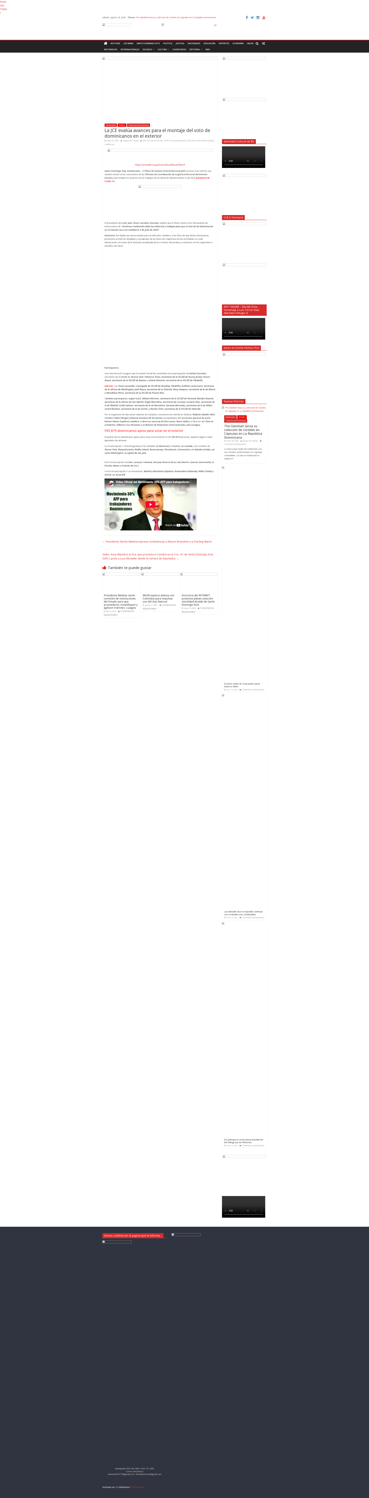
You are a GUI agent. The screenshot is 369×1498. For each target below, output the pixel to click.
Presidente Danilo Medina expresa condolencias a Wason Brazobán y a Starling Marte (157, 541)
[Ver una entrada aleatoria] (263, 43)
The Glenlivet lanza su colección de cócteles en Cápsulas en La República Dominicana (176, 17)
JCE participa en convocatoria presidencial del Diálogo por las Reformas (243, 1141)
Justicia (180, 43)
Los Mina (128, 43)
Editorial (195, 49)
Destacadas (111, 125)
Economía (238, 43)
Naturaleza (110, 49)
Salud (250, 43)
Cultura (162, 49)
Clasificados (179, 49)
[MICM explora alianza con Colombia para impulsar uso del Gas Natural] (160, 574)
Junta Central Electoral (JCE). (203, 140)
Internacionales (130, 49)
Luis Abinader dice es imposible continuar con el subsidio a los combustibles (243, 913)
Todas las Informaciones (138, 125)
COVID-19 (168, 140)
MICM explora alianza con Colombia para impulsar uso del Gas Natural (158, 598)
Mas (208, 49)
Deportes (224, 43)
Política (167, 43)
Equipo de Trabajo (131, 140)
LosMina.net (109, 144)
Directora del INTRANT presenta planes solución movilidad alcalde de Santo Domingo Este (198, 600)
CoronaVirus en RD (154, 140)
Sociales (147, 49)
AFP (144, 140)
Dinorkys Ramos (179, 140)
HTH (189, 140)
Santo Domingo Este (148, 43)
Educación (209, 43)
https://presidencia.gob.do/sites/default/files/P (160, 164)
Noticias (115, 43)
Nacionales (194, 43)
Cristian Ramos (137, 1487)
